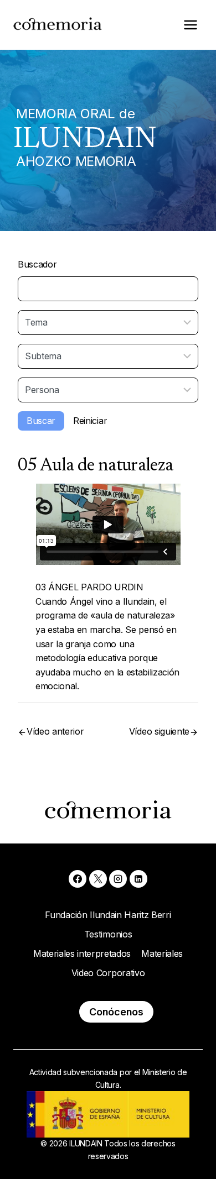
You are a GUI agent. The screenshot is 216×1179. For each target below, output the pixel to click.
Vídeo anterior (55, 731)
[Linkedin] (138, 879)
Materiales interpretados (82, 953)
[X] (98, 879)
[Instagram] (118, 879)
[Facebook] (77, 879)
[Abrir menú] (190, 24)
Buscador (37, 264)
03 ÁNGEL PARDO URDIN (89, 587)
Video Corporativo (108, 972)
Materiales (162, 953)
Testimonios (108, 934)
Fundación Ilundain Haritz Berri (108, 914)
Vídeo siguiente (159, 731)
